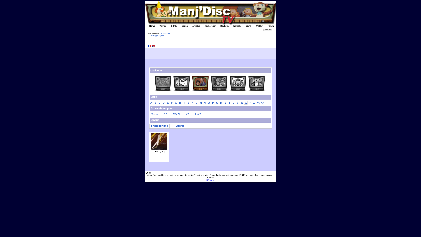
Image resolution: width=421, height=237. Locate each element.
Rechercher (210, 26)
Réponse (210, 180)
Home (152, 26)
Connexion (165, 34)
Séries (185, 26)
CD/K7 (174, 26)
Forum (271, 26)
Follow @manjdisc (157, 36)
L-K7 (198, 114)
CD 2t (176, 114)
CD (165, 114)
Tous (154, 114)
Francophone (159, 125)
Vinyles (163, 26)
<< (258, 102)
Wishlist (259, 26)
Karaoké (237, 26)
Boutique (224, 26)
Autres (180, 125)
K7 (187, 114)
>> (262, 102)
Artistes (196, 26)
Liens (248, 26)
